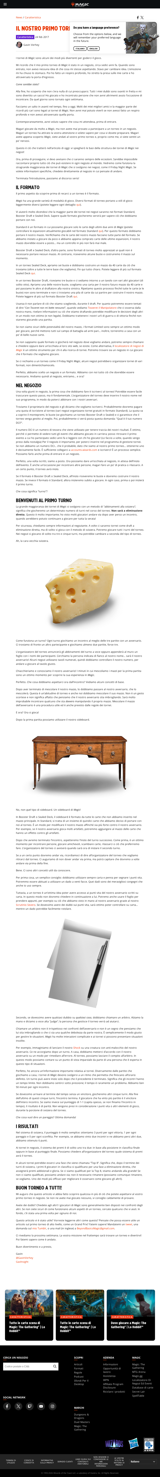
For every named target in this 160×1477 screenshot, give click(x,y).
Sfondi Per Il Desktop (81, 1382)
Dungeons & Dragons (81, 1416)
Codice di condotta (29, 1461)
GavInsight (22, 1261)
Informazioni (110, 1364)
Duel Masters (82, 1422)
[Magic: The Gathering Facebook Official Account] (7, 1406)
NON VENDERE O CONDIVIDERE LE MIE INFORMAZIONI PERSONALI (101, 1461)
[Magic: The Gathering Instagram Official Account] (52, 1406)
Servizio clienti (65, 1462)
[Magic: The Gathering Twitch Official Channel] (30, 1406)
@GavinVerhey (24, 1258)
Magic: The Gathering (138, 1366)
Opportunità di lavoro (112, 1370)
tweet (129, 1224)
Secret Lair (138, 1391)
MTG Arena (138, 1372)
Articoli (78, 1364)
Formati (78, 1368)
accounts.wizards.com (84, 450)
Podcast (79, 1376)
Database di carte (142, 1387)
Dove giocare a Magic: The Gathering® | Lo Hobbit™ (131, 1329)
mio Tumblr (39, 1228)
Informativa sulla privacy (47, 1461)
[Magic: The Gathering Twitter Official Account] (18, 1406)
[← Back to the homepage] (80, 4)
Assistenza (109, 1376)
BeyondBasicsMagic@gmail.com (95, 1228)
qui (78, 204)
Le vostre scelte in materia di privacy (119, 1461)
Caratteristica (33, 17)
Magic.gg (137, 1376)
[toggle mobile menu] (5, 4)
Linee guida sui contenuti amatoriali (83, 1461)
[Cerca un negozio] (54, 1366)
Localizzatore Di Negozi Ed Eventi (142, 1381)
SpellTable (138, 1395)
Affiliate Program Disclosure (113, 1385)
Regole (78, 1372)
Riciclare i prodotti (114, 1391)
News (19, 17)
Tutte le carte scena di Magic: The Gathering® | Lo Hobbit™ (29, 1329)
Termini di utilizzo (11, 1461)
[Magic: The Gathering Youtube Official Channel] (41, 1406)
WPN (106, 1380)
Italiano (80, 49)
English (94, 49)
